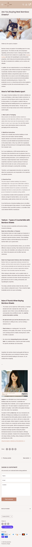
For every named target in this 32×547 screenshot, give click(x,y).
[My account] (26, 4)
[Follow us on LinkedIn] (8, 524)
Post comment (9, 499)
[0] (29, 4)
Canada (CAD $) (5, 516)
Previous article (7, 458)
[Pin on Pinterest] (10, 449)
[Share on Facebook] (7, 449)
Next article (26, 458)
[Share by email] (15, 449)
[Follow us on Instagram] (5, 524)
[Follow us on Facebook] (2, 524)
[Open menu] (2, 4)
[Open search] (23, 4)
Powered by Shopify (5, 543)
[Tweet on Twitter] (13, 449)
